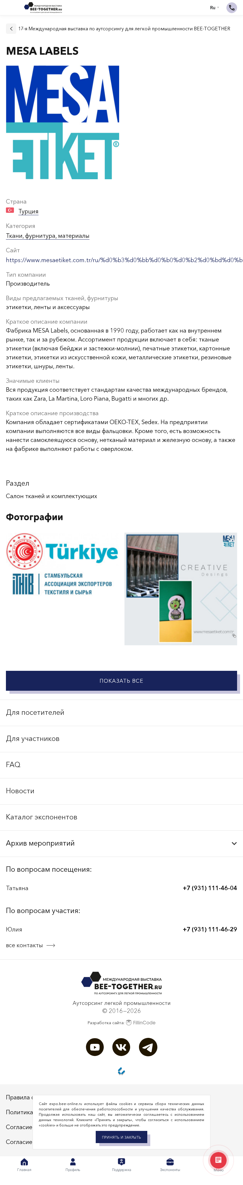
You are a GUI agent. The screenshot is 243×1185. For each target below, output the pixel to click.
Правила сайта (26, 1097)
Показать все (121, 681)
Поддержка (121, 1169)
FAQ (13, 764)
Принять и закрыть (121, 1137)
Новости (20, 790)
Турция (28, 211)
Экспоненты (170, 1169)
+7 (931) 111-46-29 (210, 929)
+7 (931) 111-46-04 (210, 888)
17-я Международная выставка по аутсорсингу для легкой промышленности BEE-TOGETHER (124, 29)
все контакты (24, 945)
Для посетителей (35, 712)
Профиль (72, 1169)
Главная (24, 1169)
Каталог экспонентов (41, 817)
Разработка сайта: (106, 1022)
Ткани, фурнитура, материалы (47, 235)
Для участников (33, 738)
